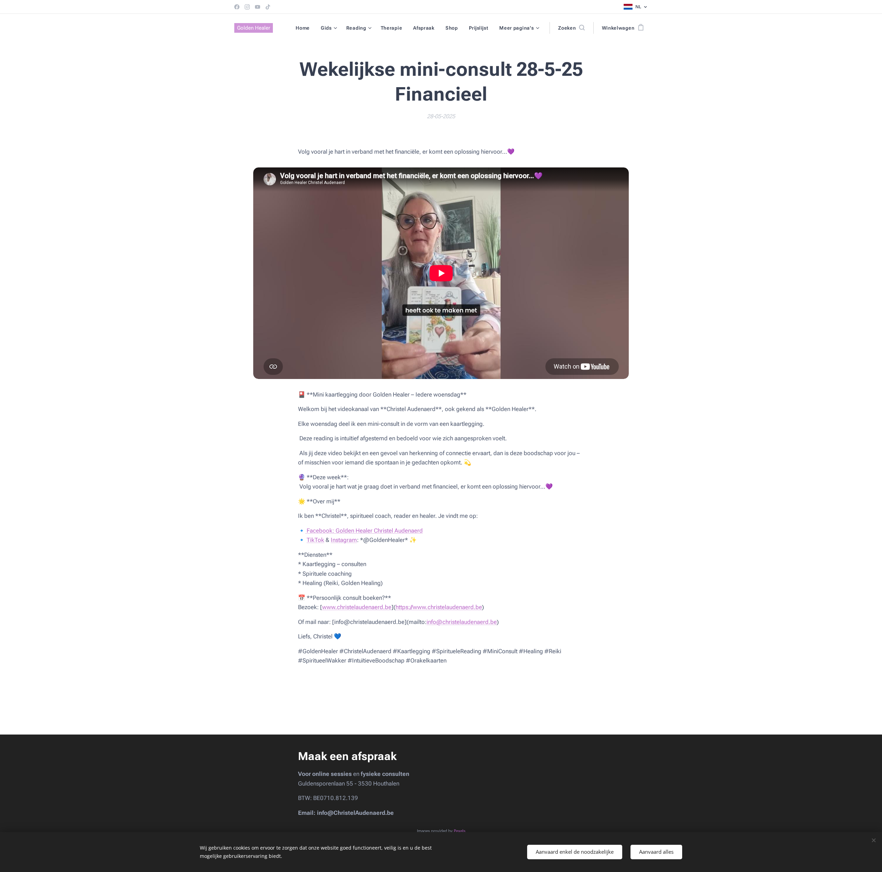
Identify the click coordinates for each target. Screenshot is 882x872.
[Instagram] (247, 7)
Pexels (459, 831)
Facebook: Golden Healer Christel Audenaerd (364, 530)
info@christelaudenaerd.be (462, 621)
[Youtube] (257, 7)
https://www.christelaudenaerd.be (439, 607)
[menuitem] (304, 28)
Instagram (344, 539)
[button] (571, 28)
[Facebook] (237, 7)
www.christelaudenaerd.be (356, 607)
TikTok (315, 539)
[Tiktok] (268, 7)
